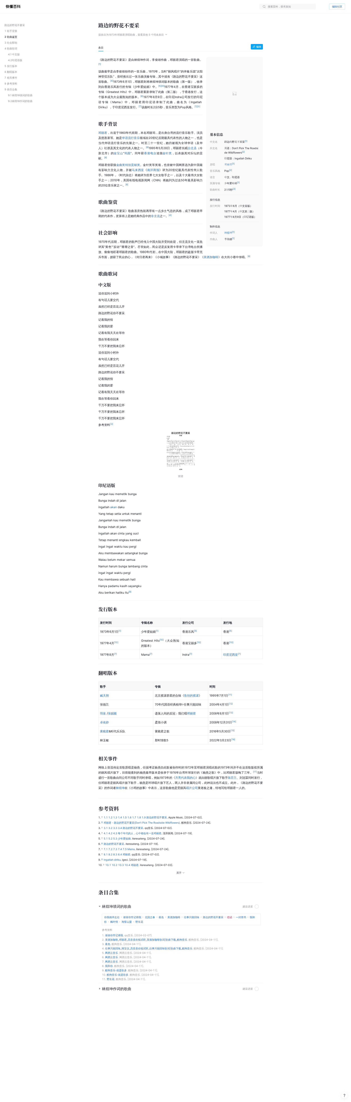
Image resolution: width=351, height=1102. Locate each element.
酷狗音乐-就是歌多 (116, 970)
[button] (180, 906)
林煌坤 (228, 232)
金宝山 (118, 153)
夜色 (107, 944)
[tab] (100, 47)
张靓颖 (112, 713)
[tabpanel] (180, 423)
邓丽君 (228, 164)
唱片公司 (192, 788)
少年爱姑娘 (124, 838)
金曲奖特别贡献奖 (128, 165)
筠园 (127, 153)
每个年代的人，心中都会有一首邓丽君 (139, 833)
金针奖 (167, 153)
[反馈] (344, 1095)
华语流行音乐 (131, 138)
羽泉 (103, 713)
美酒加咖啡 (211, 257)
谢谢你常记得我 (114, 935)
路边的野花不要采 (156, 817)
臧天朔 (104, 695)
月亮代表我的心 (185, 777)
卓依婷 (104, 722)
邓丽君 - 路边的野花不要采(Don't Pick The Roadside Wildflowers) (142, 822)
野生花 (110, 979)
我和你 (109, 965)
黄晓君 (104, 731)
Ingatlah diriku (112, 859)
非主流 (155, 216)
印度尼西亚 (230, 654)
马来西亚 (138, 170)
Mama (131, 849)
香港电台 (150, 153)
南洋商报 (153, 170)
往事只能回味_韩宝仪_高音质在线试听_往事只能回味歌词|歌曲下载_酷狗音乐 (148, 948)
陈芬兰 (232, 777)
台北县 (192, 148)
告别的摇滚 (191, 695)
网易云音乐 (111, 952)
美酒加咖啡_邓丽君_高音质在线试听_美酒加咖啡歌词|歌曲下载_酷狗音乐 (146, 939)
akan (113, 507)
